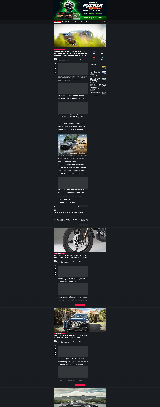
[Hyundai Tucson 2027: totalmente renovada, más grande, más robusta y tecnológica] (104, 93)
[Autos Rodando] (57, 21)
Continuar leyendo (80, 304)
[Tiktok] (102, 59)
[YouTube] (83, 210)
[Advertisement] (73, 69)
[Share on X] (79, 59)
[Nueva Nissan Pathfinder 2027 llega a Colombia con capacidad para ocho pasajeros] (104, 72)
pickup (83, 170)
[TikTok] (86, 210)
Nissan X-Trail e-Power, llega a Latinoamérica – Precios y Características (70, 201)
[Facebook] (94, 53)
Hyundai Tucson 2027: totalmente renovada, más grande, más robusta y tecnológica (95, 93)
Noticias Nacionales (61, 49)
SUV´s (96, 75)
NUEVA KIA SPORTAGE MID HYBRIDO (65, 199)
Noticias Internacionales (96, 95)
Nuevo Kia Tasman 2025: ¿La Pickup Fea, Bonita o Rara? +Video (69, 198)
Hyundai (91, 95)
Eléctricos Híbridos (94, 80)
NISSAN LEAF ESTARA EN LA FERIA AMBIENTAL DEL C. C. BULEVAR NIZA (71, 196)
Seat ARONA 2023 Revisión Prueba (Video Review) (67, 202)
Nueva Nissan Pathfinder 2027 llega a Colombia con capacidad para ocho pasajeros (95, 72)
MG (90, 80)
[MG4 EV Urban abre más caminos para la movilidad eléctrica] (104, 79)
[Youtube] (94, 59)
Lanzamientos (94, 74)
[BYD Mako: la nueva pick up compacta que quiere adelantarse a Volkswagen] (104, 67)
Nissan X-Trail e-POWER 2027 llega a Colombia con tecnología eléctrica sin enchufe (95, 85)
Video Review (94, 89)
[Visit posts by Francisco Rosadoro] (55, 59)
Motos (56, 253)
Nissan (56, 49)
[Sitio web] (81, 210)
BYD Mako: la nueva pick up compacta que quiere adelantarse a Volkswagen (95, 67)
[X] (82, 210)
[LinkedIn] (87, 210)
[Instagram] (102, 53)
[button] (91, 21)
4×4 (69, 157)
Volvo (63, 333)
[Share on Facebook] (78, 59)
